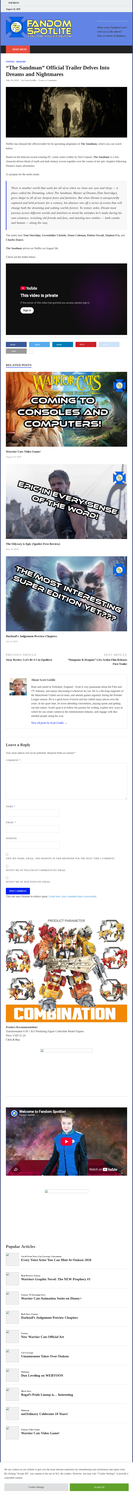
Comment (13, 760)
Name (10, 806)
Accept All (99, 1487)
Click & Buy (13, 1039)
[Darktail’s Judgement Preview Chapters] (66, 632)
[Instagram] (117, 9)
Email (11, 822)
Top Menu (13, 3)
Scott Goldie (30, 80)
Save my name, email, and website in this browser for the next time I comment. (60, 858)
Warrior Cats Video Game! (23, 451)
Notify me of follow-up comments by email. (36, 870)
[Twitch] (122, 9)
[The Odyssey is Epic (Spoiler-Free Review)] (66, 539)
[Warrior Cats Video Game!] (66, 447)
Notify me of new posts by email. (28, 882)
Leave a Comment (48, 80)
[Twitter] (113, 9)
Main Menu (19, 49)
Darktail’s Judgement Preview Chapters (31, 636)
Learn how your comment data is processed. (73, 896)
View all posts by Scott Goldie (49, 722)
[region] (66, 1478)
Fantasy (10, 62)
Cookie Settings (36, 1487)
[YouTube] (104, 9)
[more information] (31, 351)
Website (11, 838)
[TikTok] (126, 9)
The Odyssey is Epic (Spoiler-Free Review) (33, 544)
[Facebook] (109, 9)
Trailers (21, 62)
